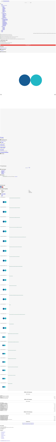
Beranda (2, 4)
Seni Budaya (4, 12)
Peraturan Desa (2, 173)
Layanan (2, 31)
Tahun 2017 (4, 27)
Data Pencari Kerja (4, 25)
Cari (30, 2)
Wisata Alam (2, 171)
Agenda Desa (2, 437)
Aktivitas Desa (2, 144)
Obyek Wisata (4, 8)
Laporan (2, 30)
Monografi (2, 18)
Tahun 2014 (4, 29)
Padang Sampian (2, 147)
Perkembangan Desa (3, 170)
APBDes (2, 26)
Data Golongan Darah (5, 22)
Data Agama (4, 21)
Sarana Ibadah (4, 15)
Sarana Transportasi (4, 17)
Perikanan (3, 7)
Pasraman (3, 14)
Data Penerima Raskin (5, 23)
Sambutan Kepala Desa (5, 5)
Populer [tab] (2, 195)
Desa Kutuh (2, 149)
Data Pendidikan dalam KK (5, 19)
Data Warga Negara (4, 24)
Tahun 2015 (4, 28)
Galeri (2, 142)
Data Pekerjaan (4, 20)
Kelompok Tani (4, 10)
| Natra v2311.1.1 (8, 440)
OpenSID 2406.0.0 (5, 440)
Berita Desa (2, 172)
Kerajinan (3, 9)
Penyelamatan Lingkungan (4, 152)
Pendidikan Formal (4, 13)
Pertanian (3, 6)
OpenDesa (2, 440)
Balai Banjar (4, 16)
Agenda (2, 137)
